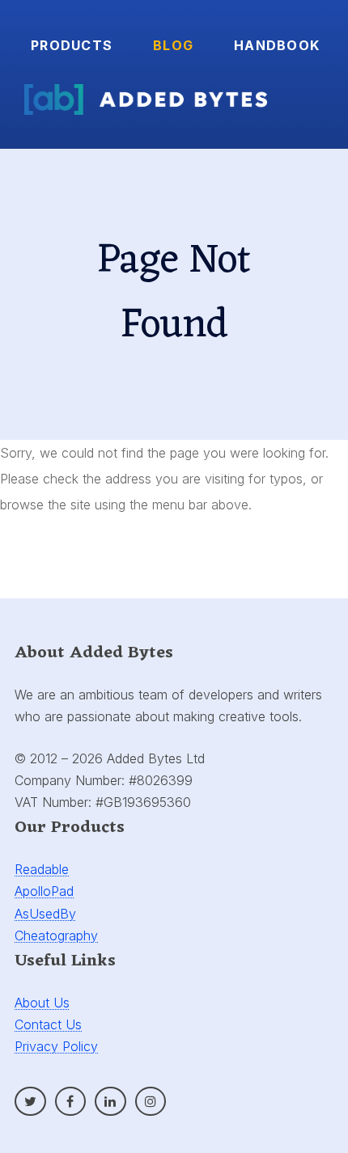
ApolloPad (44, 891)
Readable (42, 869)
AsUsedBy (45, 914)
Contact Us (48, 1024)
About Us (42, 1003)
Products (71, 45)
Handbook (277, 45)
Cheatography (56, 935)
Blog (173, 45)
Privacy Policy (56, 1046)
